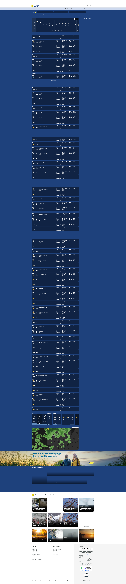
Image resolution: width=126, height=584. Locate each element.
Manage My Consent (36, 554)
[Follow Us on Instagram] (82, 549)
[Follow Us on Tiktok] (87, 549)
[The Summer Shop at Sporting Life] (90, 480)
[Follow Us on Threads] (89, 549)
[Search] (87, 5)
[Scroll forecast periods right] (78, 25)
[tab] (74, 19)
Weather (34, 8)
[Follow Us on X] (92, 549)
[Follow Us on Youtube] (85, 549)
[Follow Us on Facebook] (80, 549)
